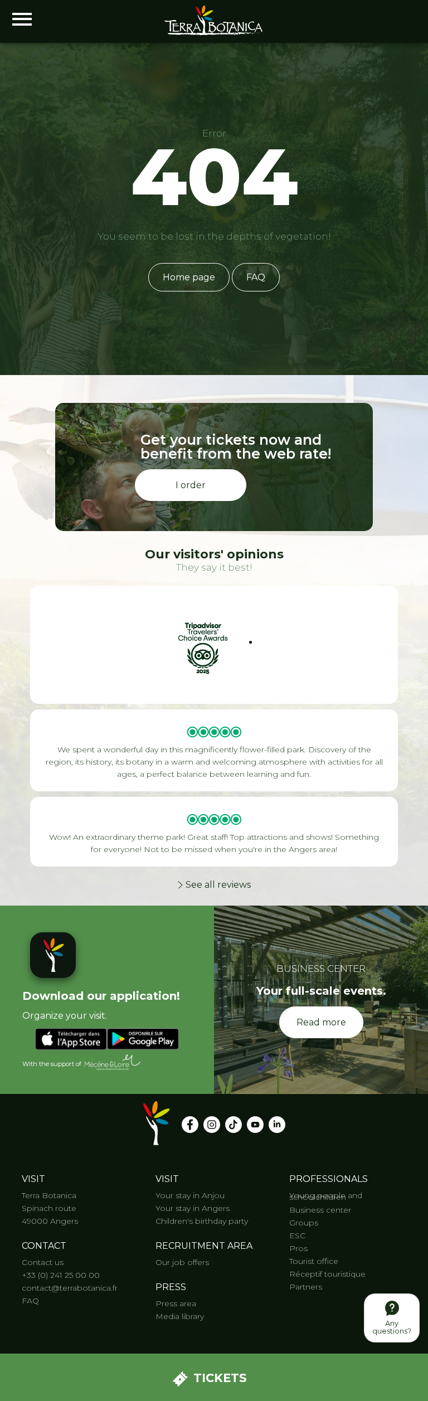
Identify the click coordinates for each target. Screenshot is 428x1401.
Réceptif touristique (327, 1274)
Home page (189, 277)
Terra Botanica (49, 1195)
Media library (179, 1316)
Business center (320, 1210)
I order (191, 485)
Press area (175, 1303)
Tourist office (313, 1261)
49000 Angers (50, 1221)
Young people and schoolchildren (325, 1196)
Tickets (220, 1378)
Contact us (43, 1262)
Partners (305, 1287)
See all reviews (218, 884)
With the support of (51, 1064)
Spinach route (49, 1208)
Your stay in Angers (192, 1208)
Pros (298, 1248)
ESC (297, 1235)
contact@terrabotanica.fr (70, 1288)
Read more (321, 1022)
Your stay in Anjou (190, 1195)
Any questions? (391, 1327)
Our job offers (182, 1262)
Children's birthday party (201, 1221)
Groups (303, 1223)
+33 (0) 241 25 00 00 (61, 1275)
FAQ (255, 277)
